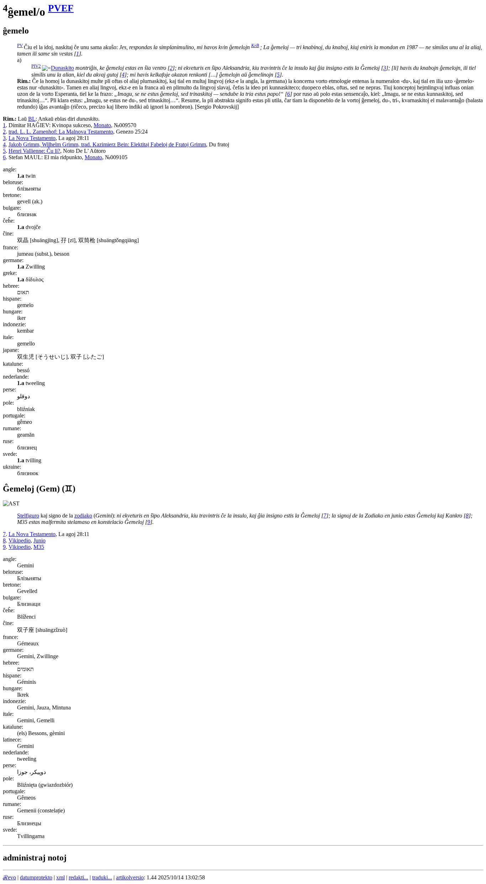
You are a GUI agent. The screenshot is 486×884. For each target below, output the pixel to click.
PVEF (61, 8)
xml (60, 877)
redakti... (78, 877)
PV (20, 45)
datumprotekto (36, 877)
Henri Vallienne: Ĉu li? (34, 151)
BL (32, 119)
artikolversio (130, 877)
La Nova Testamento (32, 138)
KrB (255, 45)
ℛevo (9, 877)
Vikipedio (20, 540)
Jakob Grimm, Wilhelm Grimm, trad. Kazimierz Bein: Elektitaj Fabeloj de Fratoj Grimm (107, 144)
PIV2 (36, 66)
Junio (39, 540)
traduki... (102, 877)
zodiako (83, 516)
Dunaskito (62, 68)
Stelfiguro (28, 516)
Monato (102, 125)
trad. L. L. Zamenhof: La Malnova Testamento (61, 132)
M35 (38, 547)
